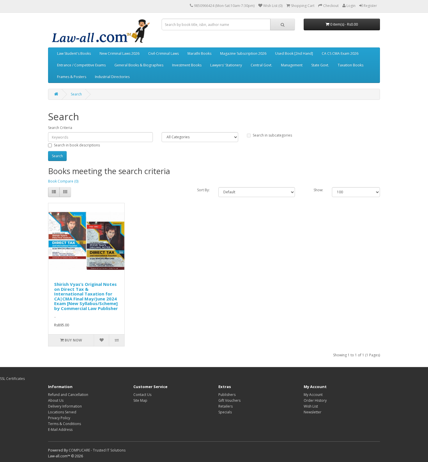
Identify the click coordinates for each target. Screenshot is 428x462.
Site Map (140, 400)
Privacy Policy (59, 417)
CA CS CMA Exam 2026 (340, 53)
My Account (313, 394)
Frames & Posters (71, 76)
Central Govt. (261, 65)
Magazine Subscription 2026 (243, 53)
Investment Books (186, 65)
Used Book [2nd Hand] (294, 53)
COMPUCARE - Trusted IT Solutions (97, 450)
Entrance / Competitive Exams (81, 65)
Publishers (227, 394)
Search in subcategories (272, 135)
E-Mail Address (60, 429)
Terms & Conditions (64, 423)
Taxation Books (350, 65)
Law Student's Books (74, 53)
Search (76, 94)
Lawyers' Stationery (226, 65)
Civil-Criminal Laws (163, 53)
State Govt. (320, 65)
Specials (225, 412)
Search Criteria (60, 127)
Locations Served (62, 412)
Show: (318, 189)
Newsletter (312, 412)
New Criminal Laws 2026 (119, 53)
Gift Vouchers (229, 400)
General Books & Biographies (138, 65)
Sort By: (203, 189)
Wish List (311, 406)
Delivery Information (65, 406)
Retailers (225, 406)
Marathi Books (199, 53)
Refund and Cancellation (68, 394)
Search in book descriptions (77, 145)
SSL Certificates (12, 378)
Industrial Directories (112, 76)
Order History (315, 400)
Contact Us (142, 394)
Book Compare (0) (63, 181)
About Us (55, 400)
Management (292, 65)
